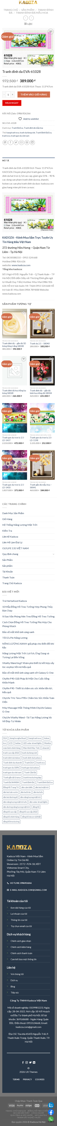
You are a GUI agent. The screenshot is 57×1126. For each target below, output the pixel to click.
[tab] (28, 161)
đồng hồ (36, 807)
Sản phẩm (7, 565)
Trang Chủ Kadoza (12, 583)
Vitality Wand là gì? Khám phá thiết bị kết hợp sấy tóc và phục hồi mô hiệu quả (28, 665)
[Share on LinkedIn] (32, 142)
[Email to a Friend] (21, 142)
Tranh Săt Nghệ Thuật (29, 1117)
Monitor (47, 743)
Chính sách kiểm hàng (21, 947)
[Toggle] (53, 554)
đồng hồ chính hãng (11, 817)
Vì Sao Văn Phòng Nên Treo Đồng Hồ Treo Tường (28, 616)
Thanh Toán (8, 577)
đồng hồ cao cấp (10, 812)
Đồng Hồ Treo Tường (39, 1111)
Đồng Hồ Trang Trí (11, 787)
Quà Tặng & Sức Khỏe (21, 1115)
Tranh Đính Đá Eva (44, 132)
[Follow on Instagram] (26, 1062)
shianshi (45, 748)
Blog (13, 986)
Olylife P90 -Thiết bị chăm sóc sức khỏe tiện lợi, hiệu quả (27, 690)
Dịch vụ (14, 980)
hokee (46, 738)
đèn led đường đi (10, 797)
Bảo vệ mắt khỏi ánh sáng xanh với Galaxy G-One (28, 672)
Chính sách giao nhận (21, 941)
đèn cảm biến (27, 787)
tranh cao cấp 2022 (11, 753)
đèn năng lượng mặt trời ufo (15, 802)
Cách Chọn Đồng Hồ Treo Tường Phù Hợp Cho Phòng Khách (27, 624)
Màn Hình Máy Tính (31, 748)
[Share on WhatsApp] (5, 142)
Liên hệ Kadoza (10, 536)
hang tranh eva (13, 132)
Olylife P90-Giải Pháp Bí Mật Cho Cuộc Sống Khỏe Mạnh (25, 680)
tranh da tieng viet (27, 132)
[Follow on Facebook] (23, 1062)
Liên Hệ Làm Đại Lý (12, 542)
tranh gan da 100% (11, 767)
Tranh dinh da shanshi (12, 762)
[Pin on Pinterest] (26, 142)
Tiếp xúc (15, 992)
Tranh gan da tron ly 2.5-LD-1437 (13, 439)
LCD (11, 743)
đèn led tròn (26, 792)
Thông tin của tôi (19, 920)
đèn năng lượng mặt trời (30, 797)
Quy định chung (10, 553)
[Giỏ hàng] (53, 3)
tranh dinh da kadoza (32, 758)
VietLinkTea (41, 1115)
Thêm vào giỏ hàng (34, 94)
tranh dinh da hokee (11, 758)
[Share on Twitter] (16, 142)
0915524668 (33, 1023)
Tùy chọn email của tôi (21, 926)
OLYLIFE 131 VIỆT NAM (15, 548)
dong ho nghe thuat (18, 738)
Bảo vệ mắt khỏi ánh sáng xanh (18, 632)
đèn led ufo (38, 792)
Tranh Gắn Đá (30, 772)
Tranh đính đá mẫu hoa (32, 12)
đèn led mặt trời (42, 787)
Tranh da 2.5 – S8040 (40, 343)
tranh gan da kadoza (30, 767)
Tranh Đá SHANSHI (11, 782)
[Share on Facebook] (10, 142)
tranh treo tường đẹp (32, 777)
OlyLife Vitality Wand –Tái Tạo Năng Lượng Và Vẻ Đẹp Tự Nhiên (27, 719)
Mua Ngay (12, 102)
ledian (18, 743)
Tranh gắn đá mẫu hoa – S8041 (41, 486)
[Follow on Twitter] (30, 1062)
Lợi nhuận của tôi (19, 914)
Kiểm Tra (7, 530)
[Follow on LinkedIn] (34, 1062)
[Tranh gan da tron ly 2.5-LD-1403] (14, 465)
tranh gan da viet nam (20, 136)
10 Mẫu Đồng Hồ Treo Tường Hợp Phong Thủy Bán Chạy (27, 608)
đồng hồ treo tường (11, 821)
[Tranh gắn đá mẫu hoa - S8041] (42, 465)
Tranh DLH (29, 762)
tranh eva (6, 136)
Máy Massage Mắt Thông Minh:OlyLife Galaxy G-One (27, 709)
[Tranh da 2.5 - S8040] (42, 323)
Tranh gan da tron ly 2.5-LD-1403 (13, 486)
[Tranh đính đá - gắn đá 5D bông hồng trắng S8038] (14, 323)
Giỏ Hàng (7, 519)
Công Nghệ (37, 1113)
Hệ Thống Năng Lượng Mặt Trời (19, 524)
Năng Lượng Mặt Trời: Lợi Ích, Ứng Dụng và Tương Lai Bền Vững (25, 655)
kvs (4, 743)
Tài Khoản (7, 571)
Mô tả (5, 160)
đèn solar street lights (38, 802)
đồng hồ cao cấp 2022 (28, 812)
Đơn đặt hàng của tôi (21, 907)
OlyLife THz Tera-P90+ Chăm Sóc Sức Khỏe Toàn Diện (28, 699)
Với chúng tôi (17, 974)
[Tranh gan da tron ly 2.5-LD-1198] (42, 418)
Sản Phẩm (27, 9)
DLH (5, 738)
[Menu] (4, 3)
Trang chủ (10, 9)
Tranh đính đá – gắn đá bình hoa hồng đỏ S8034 (41, 391)
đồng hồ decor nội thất (31, 817)
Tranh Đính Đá (28, 782)
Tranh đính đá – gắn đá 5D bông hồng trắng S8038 (14, 344)
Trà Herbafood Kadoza (14, 600)
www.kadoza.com (21, 265)
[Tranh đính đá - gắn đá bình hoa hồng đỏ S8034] (42, 370)
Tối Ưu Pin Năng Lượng (15, 637)
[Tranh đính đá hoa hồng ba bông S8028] (14, 370)
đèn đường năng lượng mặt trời (16, 807)
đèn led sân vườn (10, 792)
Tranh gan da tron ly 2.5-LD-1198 (41, 439)
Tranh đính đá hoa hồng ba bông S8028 (14, 391)
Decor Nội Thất (21, 1113)
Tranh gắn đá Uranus (12, 777)
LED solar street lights (32, 743)
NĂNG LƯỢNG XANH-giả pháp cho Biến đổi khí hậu (28, 645)
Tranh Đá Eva (17, 128)
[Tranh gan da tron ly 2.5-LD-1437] (14, 418)
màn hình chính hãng (11, 748)
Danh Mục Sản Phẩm (13, 513)
